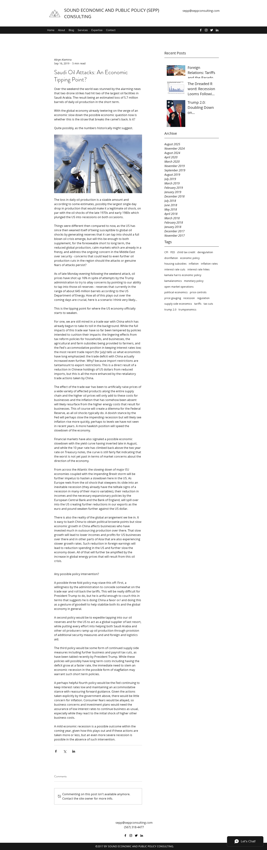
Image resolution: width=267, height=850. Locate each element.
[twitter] (211, 30)
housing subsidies (175, 263)
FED (172, 252)
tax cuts (208, 303)
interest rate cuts (174, 269)
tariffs (197, 303)
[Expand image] (98, 164)
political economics (176, 292)
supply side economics (178, 303)
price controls (198, 292)
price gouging (172, 298)
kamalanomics (173, 281)
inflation (194, 263)
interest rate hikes (198, 269)
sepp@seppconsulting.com (201, 11)
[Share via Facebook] (56, 751)
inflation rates (209, 263)
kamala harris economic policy (182, 275)
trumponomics (187, 309)
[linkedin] (217, 30)
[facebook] (201, 30)
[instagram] (206, 30)
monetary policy (193, 281)
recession (189, 298)
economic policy (190, 258)
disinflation (171, 258)
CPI (166, 252)
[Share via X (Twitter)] (64, 751)
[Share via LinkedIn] (73, 751)
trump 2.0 (170, 309)
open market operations (179, 286)
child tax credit (186, 252)
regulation (203, 298)
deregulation (205, 252)
